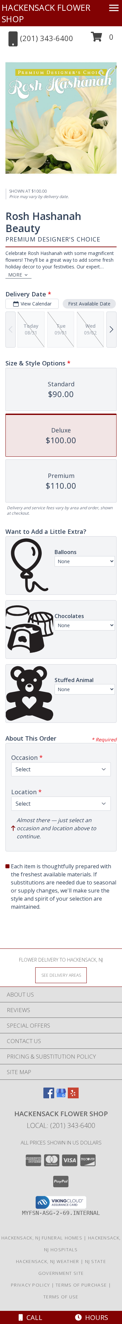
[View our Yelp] (73, 1096)
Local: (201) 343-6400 (61, 1125)
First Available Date (89, 303)
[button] (102, 39)
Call (32, 1317)
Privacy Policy (30, 1285)
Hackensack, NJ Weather (47, 1261)
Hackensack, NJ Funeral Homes (41, 1238)
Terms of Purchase (81, 1285)
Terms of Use (61, 1297)
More (15, 274)
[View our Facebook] (48, 1096)
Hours (95, 1317)
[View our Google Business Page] (61, 1096)
